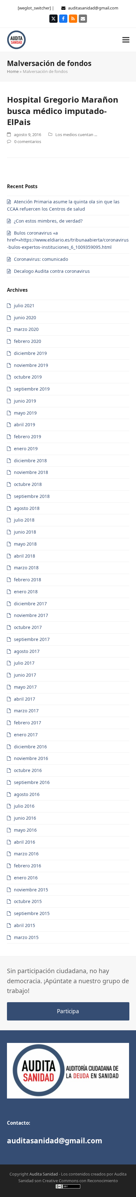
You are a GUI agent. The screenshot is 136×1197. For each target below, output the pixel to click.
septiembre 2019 (32, 389)
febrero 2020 (27, 341)
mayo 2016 (25, 830)
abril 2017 (24, 699)
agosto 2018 (27, 508)
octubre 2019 (28, 377)
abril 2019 (24, 425)
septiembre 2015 (32, 913)
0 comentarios (27, 141)
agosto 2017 (27, 651)
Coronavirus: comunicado (41, 259)
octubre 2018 (28, 484)
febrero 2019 (27, 437)
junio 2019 (25, 401)
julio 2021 (24, 305)
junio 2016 (25, 818)
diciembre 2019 (30, 353)
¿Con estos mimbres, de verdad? (48, 221)
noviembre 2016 (31, 758)
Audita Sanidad (43, 1174)
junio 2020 (25, 317)
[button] (125, 39)
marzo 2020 (26, 329)
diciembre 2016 (30, 747)
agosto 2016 (27, 794)
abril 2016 (24, 842)
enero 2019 (26, 449)
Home (13, 71)
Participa (68, 1011)
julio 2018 (24, 520)
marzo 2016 (26, 854)
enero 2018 (26, 592)
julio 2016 (24, 806)
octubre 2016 (28, 770)
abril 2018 (24, 556)
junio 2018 (25, 532)
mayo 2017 (25, 687)
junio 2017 (25, 675)
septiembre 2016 (32, 782)
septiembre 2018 (32, 496)
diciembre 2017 (30, 604)
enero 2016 (26, 878)
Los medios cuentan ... (76, 134)
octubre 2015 (28, 901)
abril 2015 (24, 925)
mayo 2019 (25, 413)
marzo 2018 (26, 568)
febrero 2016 (27, 866)
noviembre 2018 (31, 472)
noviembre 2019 (31, 365)
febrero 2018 (27, 580)
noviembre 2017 (31, 615)
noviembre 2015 (31, 890)
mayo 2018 (25, 544)
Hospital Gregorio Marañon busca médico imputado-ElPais (62, 111)
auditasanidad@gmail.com (93, 8)
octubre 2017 (28, 627)
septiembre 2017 (32, 639)
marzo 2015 (26, 937)
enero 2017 (26, 735)
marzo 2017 (26, 711)
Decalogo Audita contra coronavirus (52, 271)
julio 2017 (24, 663)
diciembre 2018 (30, 461)
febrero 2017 (27, 723)
